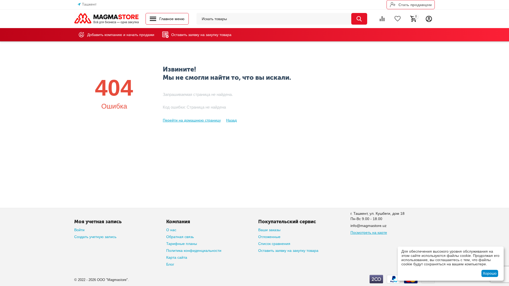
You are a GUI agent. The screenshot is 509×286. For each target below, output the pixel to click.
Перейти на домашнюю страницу (192, 120)
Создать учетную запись (95, 237)
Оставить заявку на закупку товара (288, 250)
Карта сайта (176, 257)
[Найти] (359, 19)
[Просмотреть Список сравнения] (382, 19)
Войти (79, 230)
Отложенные (269, 237)
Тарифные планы (181, 244)
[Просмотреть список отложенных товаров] (397, 19)
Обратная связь (180, 237)
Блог (170, 264)
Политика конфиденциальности (193, 250)
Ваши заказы (269, 230)
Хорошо (490, 273)
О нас (171, 230)
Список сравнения (274, 244)
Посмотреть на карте (368, 232)
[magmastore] (106, 18)
